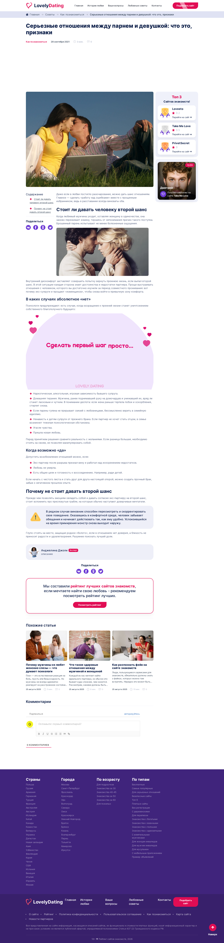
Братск (65, 823)
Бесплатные (138, 784)
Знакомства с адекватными (147, 831)
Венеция (30, 873)
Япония (30, 884)
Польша (30, 784)
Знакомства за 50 (106, 796)
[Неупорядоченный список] (60, 734)
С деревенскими (141, 811)
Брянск (65, 827)
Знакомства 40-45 (106, 792)
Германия (31, 796)
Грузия (29, 788)
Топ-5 (135, 800)
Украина (30, 834)
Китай (29, 819)
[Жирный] (39, 734)
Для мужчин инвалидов (144, 845)
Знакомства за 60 (106, 800)
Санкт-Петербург (70, 788)
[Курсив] (43, 734)
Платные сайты (140, 804)
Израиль (30, 881)
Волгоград (66, 804)
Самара (65, 807)
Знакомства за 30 (106, 788)
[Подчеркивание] (47, 734)
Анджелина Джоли (59, 550)
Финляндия (32, 854)
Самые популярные (142, 788)
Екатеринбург (68, 834)
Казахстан (31, 827)
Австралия (31, 807)
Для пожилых (104, 804)
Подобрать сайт (185, 5)
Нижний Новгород (70, 819)
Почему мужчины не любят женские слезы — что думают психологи (45, 668)
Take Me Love (181, 126)
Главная (79, 5)
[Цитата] (64, 734)
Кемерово (66, 846)
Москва (65, 784)
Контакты (157, 5)
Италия (30, 877)
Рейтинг (49, 914)
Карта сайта (183, 914)
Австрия (30, 811)
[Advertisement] (112, 69)
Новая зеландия (34, 842)
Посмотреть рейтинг (89, 605)
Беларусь (31, 831)
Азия (28, 846)
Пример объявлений (143, 857)
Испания (30, 869)
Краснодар (67, 796)
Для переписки (140, 815)
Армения (30, 792)
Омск (64, 811)
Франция (30, 804)
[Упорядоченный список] (56, 734)
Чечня (29, 861)
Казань (65, 831)
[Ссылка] (69, 734)
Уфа (63, 800)
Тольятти (66, 842)
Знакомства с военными (145, 823)
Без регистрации (141, 807)
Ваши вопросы (116, 5)
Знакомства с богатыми (144, 819)
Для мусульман (140, 849)
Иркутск (65, 850)
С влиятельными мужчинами (140, 836)
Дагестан (31, 838)
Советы (50, 14)
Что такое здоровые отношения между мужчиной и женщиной (85, 668)
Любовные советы (137, 5)
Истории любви (95, 5)
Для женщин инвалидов (144, 841)
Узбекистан (32, 850)
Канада (30, 823)
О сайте (34, 914)
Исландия (31, 815)
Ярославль (67, 792)
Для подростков (105, 784)
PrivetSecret (180, 143)
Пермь (64, 838)
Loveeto (177, 108)
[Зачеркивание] (52, 734)
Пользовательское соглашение (122, 914)
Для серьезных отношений (146, 792)
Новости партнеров (41, 918)
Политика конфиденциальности (78, 914)
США (28, 865)
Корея (29, 857)
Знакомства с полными (144, 827)
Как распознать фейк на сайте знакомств (129, 666)
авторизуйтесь (132, 714)
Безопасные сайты (142, 796)
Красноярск (67, 815)
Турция (30, 800)
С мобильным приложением (147, 853)
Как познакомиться (72, 14)
